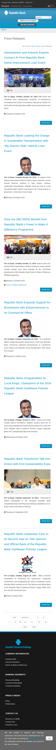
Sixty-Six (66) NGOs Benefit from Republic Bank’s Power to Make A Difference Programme (26, 224)
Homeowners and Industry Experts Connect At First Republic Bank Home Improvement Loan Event (26, 57)
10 (25, 622)
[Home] (15, 13)
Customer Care (11, 725)
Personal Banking (12, 680)
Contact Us (28, 2)
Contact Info (10, 722)
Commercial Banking (13, 683)
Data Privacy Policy (36, 738)
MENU (3, 30)
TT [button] (51, 6)
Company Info (6, 2)
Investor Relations (12, 662)
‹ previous (24, 617)
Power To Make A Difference (16, 285)
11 (32, 622)
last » (34, 627)
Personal (5, 6)
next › (25, 627)
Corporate (27, 6)
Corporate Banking (12, 686)
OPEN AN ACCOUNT (28, 21)
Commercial (16, 6)
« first (14, 617)
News (38, 46)
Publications (10, 704)
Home (33, 46)
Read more (46, 123)
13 (46, 622)
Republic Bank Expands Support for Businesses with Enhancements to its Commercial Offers (27, 307)
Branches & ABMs (18, 2)
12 (39, 622)
